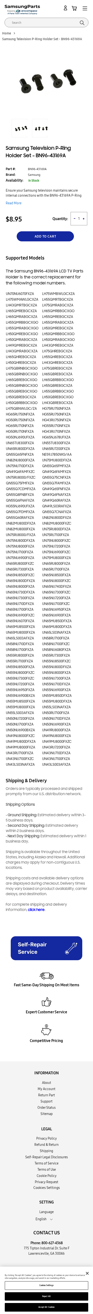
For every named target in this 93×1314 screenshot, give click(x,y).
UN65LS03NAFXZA (56, 633)
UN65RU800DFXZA (20, 449)
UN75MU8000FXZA (56, 558)
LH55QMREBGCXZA (57, 317)
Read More (13, 203)
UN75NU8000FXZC (56, 541)
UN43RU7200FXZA (56, 747)
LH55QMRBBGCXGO (22, 323)
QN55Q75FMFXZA (20, 483)
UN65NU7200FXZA (56, 598)
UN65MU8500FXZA (20, 627)
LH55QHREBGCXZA (57, 357)
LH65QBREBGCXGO (21, 380)
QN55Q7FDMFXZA (20, 512)
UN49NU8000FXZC (20, 736)
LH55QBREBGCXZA (57, 386)
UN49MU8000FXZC (57, 742)
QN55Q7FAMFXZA (56, 483)
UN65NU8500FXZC (20, 575)
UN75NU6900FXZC (56, 552)
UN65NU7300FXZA (20, 598)
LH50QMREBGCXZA (57, 328)
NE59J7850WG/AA (57, 455)
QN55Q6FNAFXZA (20, 501)
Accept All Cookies (46, 1307)
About (46, 1082)
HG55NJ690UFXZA (20, 506)
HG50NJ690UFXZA (20, 437)
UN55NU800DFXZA (56, 667)
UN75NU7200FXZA (56, 546)
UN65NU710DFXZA (20, 604)
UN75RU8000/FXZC (21, 478)
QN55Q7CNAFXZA (56, 512)
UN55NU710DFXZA (56, 684)
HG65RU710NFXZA (20, 426)
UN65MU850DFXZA (57, 621)
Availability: (14, 180)
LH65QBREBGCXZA (57, 374)
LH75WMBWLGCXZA (58, 294)
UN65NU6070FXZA (20, 621)
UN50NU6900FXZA (56, 724)
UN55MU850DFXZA (57, 696)
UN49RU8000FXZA (56, 730)
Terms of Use (46, 1169)
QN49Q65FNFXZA (56, 489)
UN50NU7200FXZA (20, 719)
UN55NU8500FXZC (56, 661)
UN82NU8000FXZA (20, 460)
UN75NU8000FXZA (20, 546)
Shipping (46, 1150)
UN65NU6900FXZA (56, 615)
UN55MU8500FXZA (20, 701)
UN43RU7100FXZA (19, 753)
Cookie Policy (47, 1175)
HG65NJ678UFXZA (56, 437)
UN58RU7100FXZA (55, 638)
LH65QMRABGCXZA (21, 317)
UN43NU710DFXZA (56, 753)
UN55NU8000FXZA (56, 673)
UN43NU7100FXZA (56, 759)
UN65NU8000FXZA (20, 587)
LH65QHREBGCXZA (21, 357)
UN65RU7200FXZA (56, 449)
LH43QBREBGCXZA (57, 403)
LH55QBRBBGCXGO (58, 391)
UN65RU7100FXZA (55, 569)
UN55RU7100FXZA (19, 661)
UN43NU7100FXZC (20, 759)
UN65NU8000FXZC (56, 581)
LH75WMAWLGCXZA (22, 300)
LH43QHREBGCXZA (57, 363)
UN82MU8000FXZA (20, 529)
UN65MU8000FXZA (20, 633)
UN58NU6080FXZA (56, 650)
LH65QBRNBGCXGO (22, 374)
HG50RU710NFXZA (20, 432)
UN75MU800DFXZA (57, 460)
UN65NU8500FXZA (56, 575)
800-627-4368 (52, 1243)
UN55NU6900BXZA (20, 696)
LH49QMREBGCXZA (21, 346)
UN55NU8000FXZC (20, 673)
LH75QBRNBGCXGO (22, 368)
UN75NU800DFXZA (20, 541)
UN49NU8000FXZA (56, 736)
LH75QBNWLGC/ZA (21, 409)
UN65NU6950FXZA (56, 610)
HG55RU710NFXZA (56, 426)
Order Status (46, 1107)
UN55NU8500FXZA (20, 667)
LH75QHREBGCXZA (57, 351)
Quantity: (60, 218)
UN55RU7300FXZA (56, 656)
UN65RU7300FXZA (20, 569)
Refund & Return (46, 1144)
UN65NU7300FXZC (56, 592)
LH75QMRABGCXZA (57, 305)
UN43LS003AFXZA (56, 765)
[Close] (87, 1273)
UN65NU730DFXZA (20, 592)
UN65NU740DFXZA (56, 587)
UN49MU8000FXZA (20, 747)
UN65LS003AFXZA (20, 638)
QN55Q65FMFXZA (56, 466)
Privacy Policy (46, 1138)
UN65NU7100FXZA (20, 610)
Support (46, 1101)
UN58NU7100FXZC (56, 644)
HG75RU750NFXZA (56, 409)
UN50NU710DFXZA (56, 719)
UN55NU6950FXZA (20, 690)
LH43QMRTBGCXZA (21, 305)
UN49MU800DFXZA (21, 742)
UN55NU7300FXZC (20, 678)
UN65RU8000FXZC (20, 564)
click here (36, 910)
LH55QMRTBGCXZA (57, 300)
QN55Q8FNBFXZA (20, 495)
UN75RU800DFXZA (56, 529)
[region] (46, 1290)
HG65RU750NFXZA (20, 414)
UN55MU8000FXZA (20, 707)
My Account (46, 1089)
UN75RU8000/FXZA (21, 535)
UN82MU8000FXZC (56, 523)
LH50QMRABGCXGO (58, 340)
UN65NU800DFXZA (20, 581)
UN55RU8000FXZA (20, 656)
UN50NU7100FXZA (20, 724)
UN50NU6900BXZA (20, 730)
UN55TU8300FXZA (56, 443)
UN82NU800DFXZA (56, 518)
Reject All (46, 1296)
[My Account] (66, 8)
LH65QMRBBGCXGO (58, 311)
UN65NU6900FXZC (20, 615)
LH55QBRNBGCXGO (22, 386)
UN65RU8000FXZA (56, 564)
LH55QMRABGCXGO (22, 328)
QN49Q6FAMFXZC (20, 472)
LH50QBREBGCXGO (58, 397)
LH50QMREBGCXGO (22, 334)
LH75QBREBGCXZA (57, 368)
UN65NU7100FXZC (56, 604)
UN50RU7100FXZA (55, 713)
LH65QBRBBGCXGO (58, 380)
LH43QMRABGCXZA (22, 351)
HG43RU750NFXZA (56, 420)
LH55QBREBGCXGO (21, 391)
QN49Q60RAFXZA (56, 501)
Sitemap (47, 1113)
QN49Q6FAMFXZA (56, 472)
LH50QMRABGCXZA (21, 340)
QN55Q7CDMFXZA (21, 489)
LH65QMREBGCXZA (21, 311)
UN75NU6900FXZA (20, 558)
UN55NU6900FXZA (56, 690)
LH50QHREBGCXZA (21, 363)
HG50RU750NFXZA (20, 420)
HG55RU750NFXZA (56, 414)
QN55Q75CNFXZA (56, 478)
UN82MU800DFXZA (21, 523)
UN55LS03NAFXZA (56, 707)
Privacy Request (46, 1182)
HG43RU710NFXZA (56, 432)
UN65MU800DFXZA (57, 627)
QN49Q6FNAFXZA (56, 495)
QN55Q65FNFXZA (20, 455)
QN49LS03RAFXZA (56, 506)
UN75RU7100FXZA (55, 535)
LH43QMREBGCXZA (57, 346)
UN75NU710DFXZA (20, 466)
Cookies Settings (46, 1285)
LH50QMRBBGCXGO (58, 334)
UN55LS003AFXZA (20, 713)
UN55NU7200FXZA (20, 684)
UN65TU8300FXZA (20, 443)
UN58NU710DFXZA (20, 644)
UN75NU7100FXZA (19, 552)
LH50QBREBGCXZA (21, 397)
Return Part (46, 1095)
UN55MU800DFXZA (57, 701)
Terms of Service (46, 1163)
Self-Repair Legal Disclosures (46, 1157)
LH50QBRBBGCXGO (22, 403)
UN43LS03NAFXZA (20, 765)
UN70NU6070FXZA (20, 294)
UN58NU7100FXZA (20, 650)
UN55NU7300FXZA (56, 678)
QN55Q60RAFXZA (20, 518)
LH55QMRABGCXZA (58, 323)
